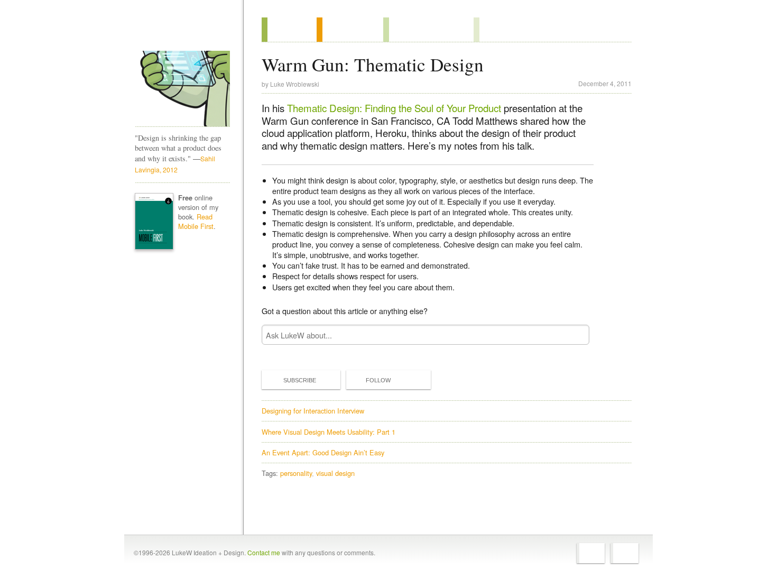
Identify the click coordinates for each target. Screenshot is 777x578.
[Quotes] (350, 29)
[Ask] (495, 29)
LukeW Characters (182, 89)
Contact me (263, 552)
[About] (289, 29)
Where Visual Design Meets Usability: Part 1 (328, 432)
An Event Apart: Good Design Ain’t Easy (323, 452)
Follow (378, 380)
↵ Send (574, 335)
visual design (335, 473)
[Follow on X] (591, 553)
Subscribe (299, 380)
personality (296, 473)
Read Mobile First (196, 221)
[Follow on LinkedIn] (624, 553)
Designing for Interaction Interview (313, 411)
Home (179, 31)
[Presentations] (428, 29)
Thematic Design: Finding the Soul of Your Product (394, 108)
